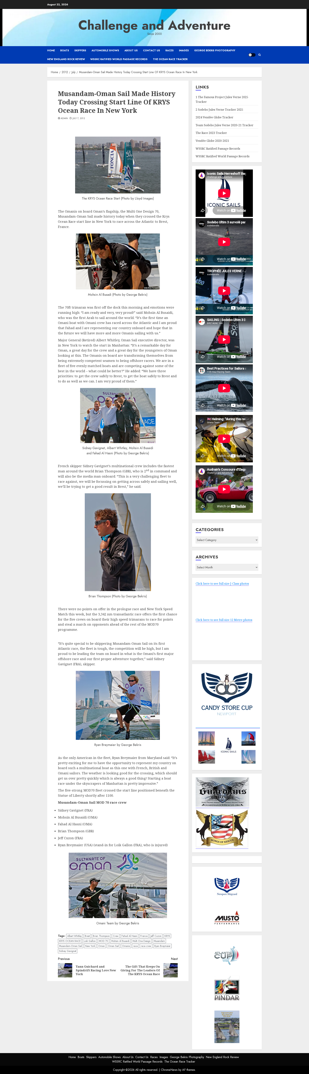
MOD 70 (103, 941)
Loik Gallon (90, 941)
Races (169, 50)
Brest (87, 936)
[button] (259, 54)
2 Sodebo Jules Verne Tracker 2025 (219, 110)
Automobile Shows (105, 50)
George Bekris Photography (214, 50)
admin (64, 118)
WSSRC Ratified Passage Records (218, 149)
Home (51, 50)
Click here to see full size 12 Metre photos (224, 620)
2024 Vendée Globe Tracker (214, 117)
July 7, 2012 (79, 118)
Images (184, 50)
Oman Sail (113, 946)
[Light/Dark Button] (252, 55)
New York (90, 946)
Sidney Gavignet (67, 951)
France (144, 936)
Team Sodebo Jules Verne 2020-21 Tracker (224, 125)
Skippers (80, 50)
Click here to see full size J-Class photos (222, 584)
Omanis (126, 946)
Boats (64, 50)
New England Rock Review (66, 59)
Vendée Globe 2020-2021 (212, 141)
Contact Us (151, 50)
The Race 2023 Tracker (211, 133)
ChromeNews (169, 1070)
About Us (131, 50)
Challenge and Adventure (154, 25)
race (135, 946)
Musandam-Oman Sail (70, 946)
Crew (116, 936)
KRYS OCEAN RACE (70, 941)
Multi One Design (142, 941)
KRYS (167, 936)
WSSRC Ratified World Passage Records (119, 59)
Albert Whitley (74, 936)
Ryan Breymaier (162, 946)
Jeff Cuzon (156, 936)
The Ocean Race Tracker (170, 59)
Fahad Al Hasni (129, 936)
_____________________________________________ (228, 726)
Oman (101, 946)
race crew (146, 946)
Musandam (159, 941)
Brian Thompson (101, 936)
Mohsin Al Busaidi (120, 941)
